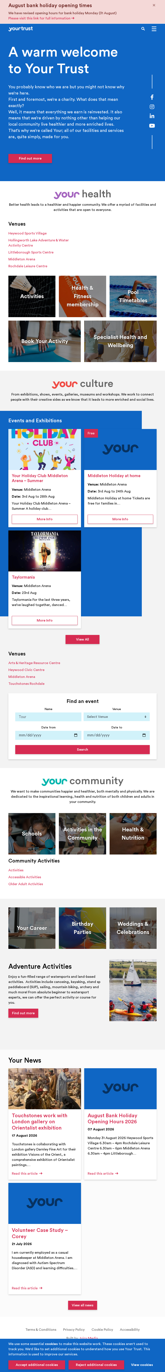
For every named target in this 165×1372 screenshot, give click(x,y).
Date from (48, 727)
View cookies (142, 1365)
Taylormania (23, 577)
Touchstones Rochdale (26, 683)
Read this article (25, 1173)
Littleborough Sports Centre (30, 252)
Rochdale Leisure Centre (27, 266)
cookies (51, 1344)
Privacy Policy (74, 1329)
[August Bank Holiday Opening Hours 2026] (120, 1088)
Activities (15, 870)
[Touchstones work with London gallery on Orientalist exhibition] (44, 1088)
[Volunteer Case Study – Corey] (44, 1203)
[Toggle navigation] (154, 29)
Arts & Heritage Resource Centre (34, 663)
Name (48, 709)
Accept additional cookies (37, 1365)
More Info (57, 519)
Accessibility (130, 1329)
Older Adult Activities (25, 884)
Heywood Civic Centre (26, 670)
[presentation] (44, 449)
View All (82, 639)
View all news (82, 1305)
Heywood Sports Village (27, 233)
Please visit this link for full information (39, 18)
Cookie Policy (102, 1329)
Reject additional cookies (96, 1365)
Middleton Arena (21, 259)
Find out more (30, 158)
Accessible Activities (24, 877)
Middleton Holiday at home (114, 476)
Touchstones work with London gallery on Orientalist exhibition (39, 1122)
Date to (116, 727)
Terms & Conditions (40, 1329)
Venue (116, 709)
